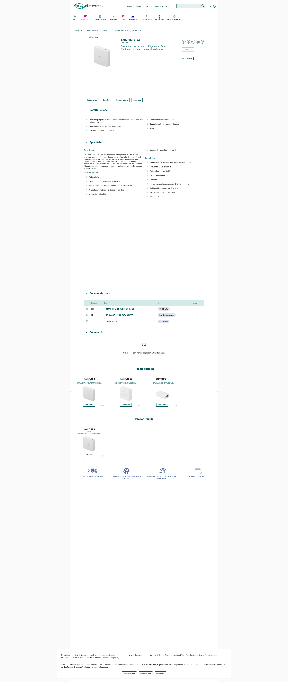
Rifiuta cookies (145, 673)
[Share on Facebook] (183, 42)
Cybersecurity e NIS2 (174, 19)
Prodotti (76, 30)
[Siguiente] (217, 392)
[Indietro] (71, 392)
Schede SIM (159, 19)
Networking (133, 19)
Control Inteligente (120, 30)
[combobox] (190, 6)
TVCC (75, 19)
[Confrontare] (103, 406)
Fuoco (123, 19)
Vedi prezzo (188, 49)
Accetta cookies (129, 673)
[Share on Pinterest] (193, 42)
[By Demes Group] (88, 6)
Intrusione (113, 19)
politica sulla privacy (111, 657)
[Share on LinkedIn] (188, 42)
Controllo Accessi (100, 19)
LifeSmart (105, 30)
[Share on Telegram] (198, 42)
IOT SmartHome (146, 19)
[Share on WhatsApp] (202, 42)
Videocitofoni (85, 19)
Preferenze (160, 673)
